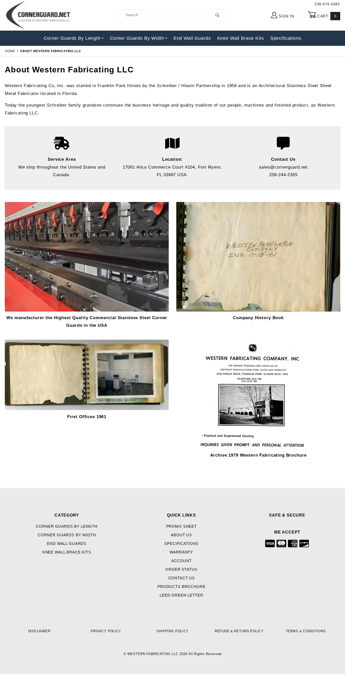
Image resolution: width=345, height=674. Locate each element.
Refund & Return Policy (239, 631)
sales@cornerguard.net (283, 167)
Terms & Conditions (306, 631)
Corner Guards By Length (72, 38)
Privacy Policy (106, 631)
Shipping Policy (172, 631)
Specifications (285, 38)
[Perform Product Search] (217, 15)
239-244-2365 (283, 174)
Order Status (181, 569)
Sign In (286, 16)
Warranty (181, 552)
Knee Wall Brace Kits (240, 38)
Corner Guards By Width (137, 38)
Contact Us (181, 578)
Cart (326, 16)
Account (181, 561)
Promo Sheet (181, 526)
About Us (181, 535)
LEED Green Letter (181, 595)
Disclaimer (39, 631)
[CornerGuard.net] (38, 15)
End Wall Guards (192, 38)
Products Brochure (181, 587)
